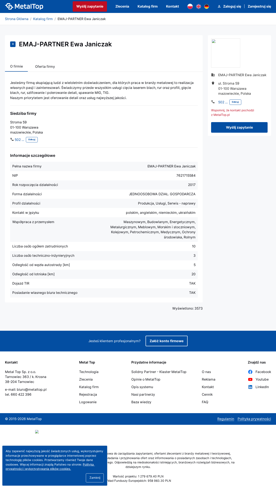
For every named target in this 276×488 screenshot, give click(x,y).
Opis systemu (142, 387)
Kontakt (172, 6)
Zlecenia (122, 6)
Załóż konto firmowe (166, 341)
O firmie (16, 66)
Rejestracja (88, 394)
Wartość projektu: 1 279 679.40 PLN (138, 476)
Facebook (263, 372)
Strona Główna (16, 19)
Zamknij (94, 477)
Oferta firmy (45, 67)
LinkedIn (262, 387)
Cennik (207, 394)
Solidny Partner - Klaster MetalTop (159, 372)
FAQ (205, 402)
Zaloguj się (232, 6)
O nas (206, 372)
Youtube (262, 379)
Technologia (89, 372)
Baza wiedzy (141, 402)
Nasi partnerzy (143, 394)
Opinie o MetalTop (145, 379)
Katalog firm (148, 6)
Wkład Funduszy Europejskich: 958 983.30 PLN (138, 480)
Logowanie (88, 402)
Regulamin (225, 419)
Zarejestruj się (259, 6)
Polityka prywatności (254, 419)
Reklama (208, 379)
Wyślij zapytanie (89, 6)
